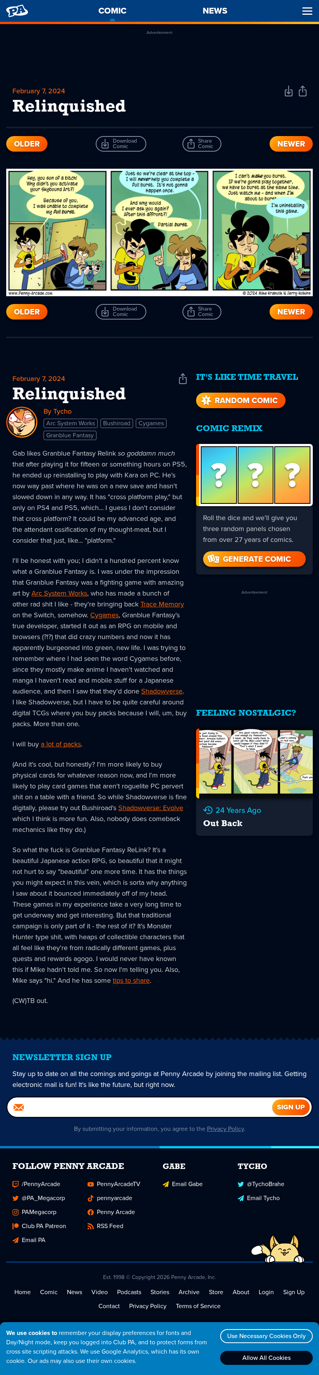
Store (216, 1292)
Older (27, 144)
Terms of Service (198, 1306)
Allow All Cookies (266, 1357)
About (241, 1292)
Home (22, 1292)
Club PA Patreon (44, 1225)
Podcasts (129, 1292)
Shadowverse (161, 691)
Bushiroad (116, 423)
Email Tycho (263, 1197)
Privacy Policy (225, 1128)
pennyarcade (114, 1197)
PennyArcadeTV (118, 1183)
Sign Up (294, 1292)
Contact (109, 1306)
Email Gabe (187, 1183)
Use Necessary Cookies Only (266, 1335)
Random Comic (246, 400)
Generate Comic (257, 559)
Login (266, 1292)
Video (99, 1292)
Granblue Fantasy (70, 435)
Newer (291, 144)
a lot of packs (61, 744)
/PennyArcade (41, 1183)
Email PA (34, 1239)
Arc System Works (70, 423)
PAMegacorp (39, 1211)
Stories (160, 1292)
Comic (49, 1292)
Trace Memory (162, 604)
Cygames (151, 423)
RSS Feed (110, 1225)
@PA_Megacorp (43, 1197)
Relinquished (69, 395)
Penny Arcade (116, 1211)
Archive (189, 1292)
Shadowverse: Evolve (150, 808)
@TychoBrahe (265, 1183)
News (74, 1292)
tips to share (131, 980)
